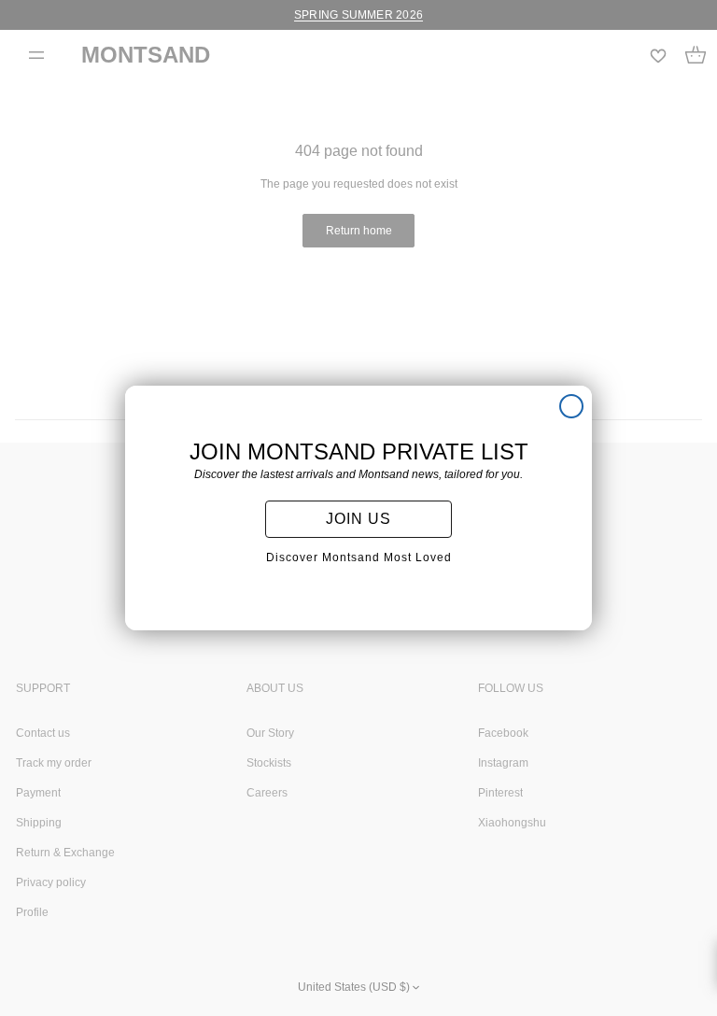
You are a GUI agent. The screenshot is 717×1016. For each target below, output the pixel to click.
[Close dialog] (571, 406)
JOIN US (358, 519)
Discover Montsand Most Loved (359, 557)
